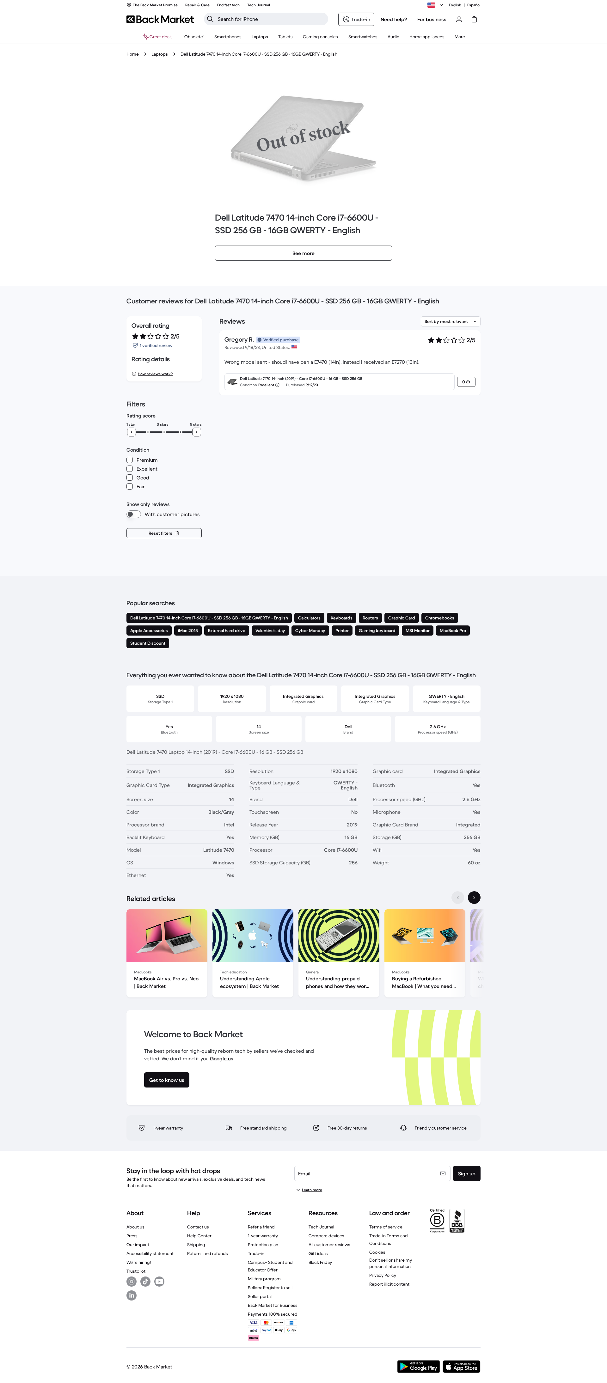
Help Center (199, 1236)
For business (431, 19)
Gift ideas (318, 1253)
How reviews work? (155, 373)
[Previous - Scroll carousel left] (457, 897)
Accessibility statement (150, 1253)
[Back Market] (160, 19)
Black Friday (320, 1262)
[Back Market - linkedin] (131, 1295)
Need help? (394, 19)
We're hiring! (138, 1262)
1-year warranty (263, 1236)
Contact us (198, 1227)
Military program (264, 1279)
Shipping (196, 1244)
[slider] (131, 432)
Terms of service (385, 1227)
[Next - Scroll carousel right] (474, 897)
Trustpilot (135, 1271)
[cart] (474, 19)
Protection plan (263, 1244)
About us (135, 1227)
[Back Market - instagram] (131, 1281)
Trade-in (256, 1253)
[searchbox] (271, 19)
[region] (303, 954)
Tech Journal (321, 1227)
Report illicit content (389, 1284)
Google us (221, 1058)
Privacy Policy (382, 1275)
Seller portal (260, 1296)
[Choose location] (436, 5)
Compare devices (326, 1236)
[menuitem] (228, 37)
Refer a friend (261, 1227)
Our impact (137, 1244)
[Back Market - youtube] (159, 1281)
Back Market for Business (272, 1305)
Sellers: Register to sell (270, 1287)
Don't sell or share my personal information (390, 1263)
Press (132, 1236)
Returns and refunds (207, 1253)
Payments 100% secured (272, 1314)
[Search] (210, 19)
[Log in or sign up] (459, 19)
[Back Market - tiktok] (145, 1281)
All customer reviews (329, 1244)
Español (474, 5)
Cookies (377, 1252)
